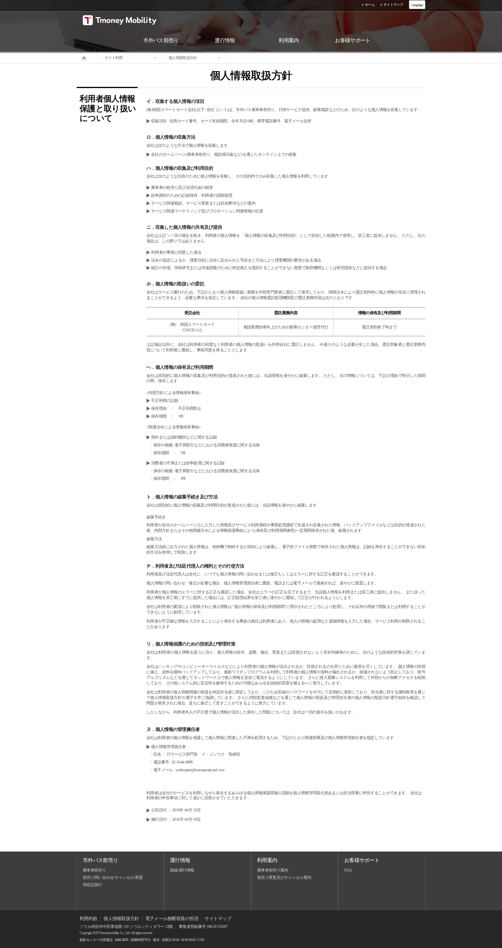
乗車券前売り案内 (272, 870)
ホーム (370, 5)
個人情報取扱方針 (182, 58)
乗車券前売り (94, 870)
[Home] (86, 57)
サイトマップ (393, 5)
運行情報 (180, 860)
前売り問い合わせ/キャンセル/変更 (113, 877)
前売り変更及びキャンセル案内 (284, 877)
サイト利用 (114, 58)
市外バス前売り (100, 860)
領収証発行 (92, 885)
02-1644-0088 (182, 762)
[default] (256, 58)
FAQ (348, 870)
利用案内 (267, 860)
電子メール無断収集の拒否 (172, 918)
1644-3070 (121, 940)
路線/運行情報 (182, 870)
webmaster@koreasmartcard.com (199, 770)
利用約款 (88, 918)
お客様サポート (361, 860)
